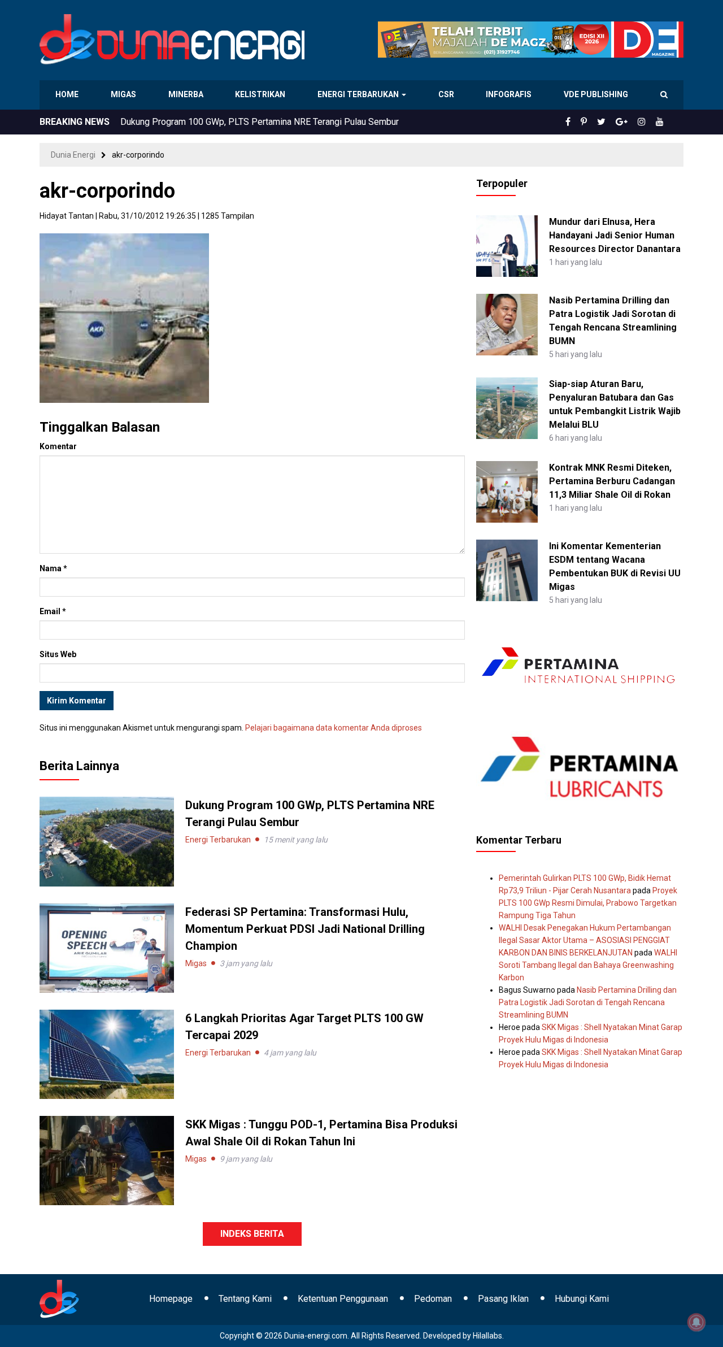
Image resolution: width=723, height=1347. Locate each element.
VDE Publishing (595, 94)
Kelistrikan (262, 94)
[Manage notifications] (696, 1322)
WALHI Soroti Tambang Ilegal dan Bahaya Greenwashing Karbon (588, 965)
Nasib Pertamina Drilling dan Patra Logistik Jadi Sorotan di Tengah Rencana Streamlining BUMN (588, 1002)
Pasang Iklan (503, 1298)
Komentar (58, 446)
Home (67, 94)
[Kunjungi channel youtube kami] (661, 122)
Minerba (188, 94)
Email (53, 611)
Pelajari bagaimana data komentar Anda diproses (333, 727)
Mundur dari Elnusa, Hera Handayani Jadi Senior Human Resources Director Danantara (615, 235)
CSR (447, 94)
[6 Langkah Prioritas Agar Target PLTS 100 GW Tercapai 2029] (107, 1053)
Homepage (171, 1298)
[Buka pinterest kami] (599, 122)
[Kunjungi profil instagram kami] (647, 122)
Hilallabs (487, 1335)
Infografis (510, 94)
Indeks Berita (252, 1233)
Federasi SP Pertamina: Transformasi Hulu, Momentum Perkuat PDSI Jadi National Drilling (298, 121)
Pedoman (433, 1298)
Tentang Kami (245, 1298)
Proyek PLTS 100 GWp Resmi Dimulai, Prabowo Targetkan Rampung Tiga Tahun (588, 903)
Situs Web (58, 654)
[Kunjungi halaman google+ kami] (630, 122)
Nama (53, 568)
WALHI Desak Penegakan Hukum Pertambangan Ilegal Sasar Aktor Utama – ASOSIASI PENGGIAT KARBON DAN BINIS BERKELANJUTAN (585, 940)
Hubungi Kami (582, 1298)
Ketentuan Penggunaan (343, 1298)
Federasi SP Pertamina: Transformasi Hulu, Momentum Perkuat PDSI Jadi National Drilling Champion (305, 929)
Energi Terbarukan (360, 94)
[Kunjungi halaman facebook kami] (586, 122)
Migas (124, 94)
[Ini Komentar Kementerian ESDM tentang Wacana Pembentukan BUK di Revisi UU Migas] (507, 569)
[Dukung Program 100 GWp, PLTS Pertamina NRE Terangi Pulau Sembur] (107, 840)
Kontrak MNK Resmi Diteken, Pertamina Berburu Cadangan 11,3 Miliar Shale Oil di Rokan (612, 481)
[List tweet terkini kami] (613, 122)
